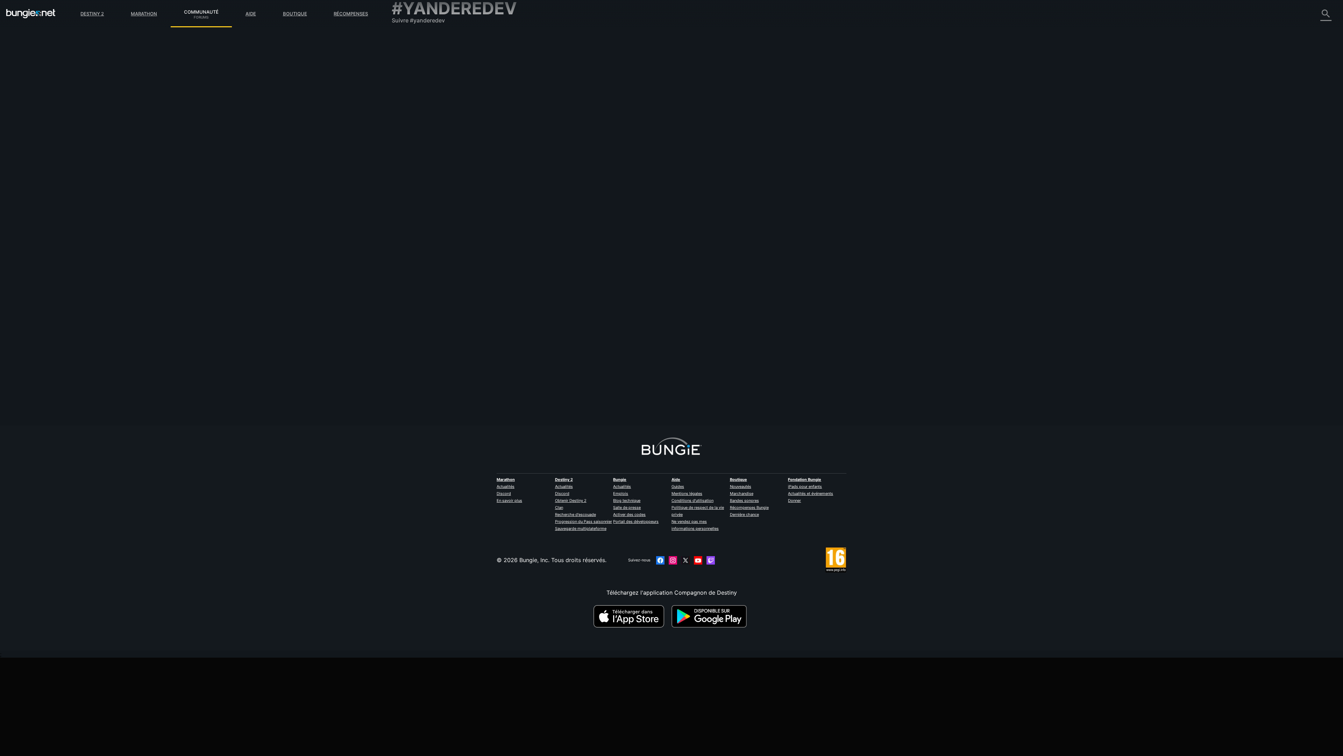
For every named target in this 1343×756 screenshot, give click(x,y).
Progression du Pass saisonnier (583, 521)
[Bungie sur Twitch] (710, 560)
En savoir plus (509, 500)
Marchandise (741, 493)
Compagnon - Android (426, 136)
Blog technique (626, 500)
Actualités (505, 486)
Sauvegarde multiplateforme (580, 528)
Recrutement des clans (427, 171)
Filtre (583, 92)
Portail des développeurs (636, 521)
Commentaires (416, 52)
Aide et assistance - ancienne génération (450, 157)
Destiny (31, 13)
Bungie (619, 479)
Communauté (201, 11)
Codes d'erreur (416, 87)
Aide (251, 13)
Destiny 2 (92, 13)
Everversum (412, 101)
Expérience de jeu (420, 73)
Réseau (406, 94)
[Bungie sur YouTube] (698, 560)
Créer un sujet (555, 92)
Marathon (144, 13)
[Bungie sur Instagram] (673, 560)
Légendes (409, 66)
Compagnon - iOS (420, 129)
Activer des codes (629, 514)
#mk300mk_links (637, 130)
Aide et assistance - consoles (435, 150)
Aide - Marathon (418, 192)
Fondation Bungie (804, 479)
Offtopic (594, 130)
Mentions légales (687, 493)
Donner (794, 500)
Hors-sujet (410, 185)
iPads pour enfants (805, 486)
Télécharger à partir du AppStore (630, 616)
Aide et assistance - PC (428, 143)
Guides (678, 486)
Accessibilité (413, 115)
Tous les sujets (416, 38)
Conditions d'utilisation (692, 500)
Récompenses (351, 13)
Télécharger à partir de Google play (711, 616)
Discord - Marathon (422, 199)
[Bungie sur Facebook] (660, 560)
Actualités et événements (810, 493)
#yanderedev (667, 130)
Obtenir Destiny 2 (571, 500)
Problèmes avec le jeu (426, 108)
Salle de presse (627, 507)
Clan (559, 507)
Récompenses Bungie (749, 507)
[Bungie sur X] (685, 560)
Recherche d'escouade (575, 514)
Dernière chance (744, 514)
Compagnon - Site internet (432, 122)
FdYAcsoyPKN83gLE (561, 136)
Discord (504, 493)
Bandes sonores (744, 500)
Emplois (620, 493)
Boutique (295, 13)
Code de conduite (416, 208)
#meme (612, 130)
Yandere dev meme (559, 129)
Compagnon (413, 164)
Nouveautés (740, 486)
